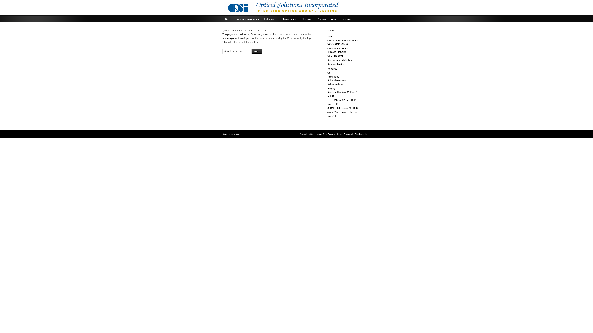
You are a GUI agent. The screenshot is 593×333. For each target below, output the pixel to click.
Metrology (307, 19)
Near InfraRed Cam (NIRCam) (342, 91)
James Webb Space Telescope (342, 111)
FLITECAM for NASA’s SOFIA (341, 99)
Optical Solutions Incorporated (296, 7)
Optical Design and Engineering (342, 40)
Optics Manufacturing (337, 48)
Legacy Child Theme (324, 134)
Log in (368, 134)
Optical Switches (335, 83)
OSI (227, 19)
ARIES (330, 95)
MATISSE (332, 115)
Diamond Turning (335, 63)
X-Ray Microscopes (336, 79)
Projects (321, 19)
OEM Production (335, 55)
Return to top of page (231, 134)
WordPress (359, 134)
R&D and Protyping (336, 51)
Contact (347, 19)
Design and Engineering (247, 19)
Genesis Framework (344, 134)
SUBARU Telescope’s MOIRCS (342, 107)
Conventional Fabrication (339, 59)
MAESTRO (332, 103)
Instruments (270, 19)
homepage (228, 38)
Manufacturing (289, 19)
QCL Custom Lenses (337, 43)
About (334, 19)
